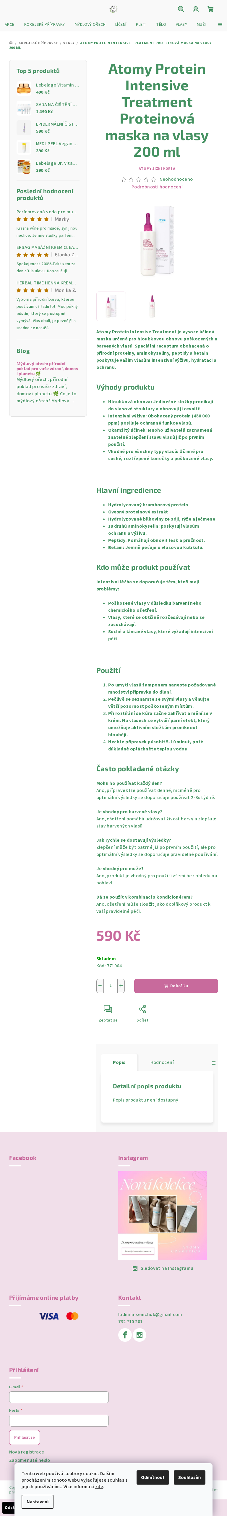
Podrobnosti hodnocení (157, 187)
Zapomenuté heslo (29, 1460)
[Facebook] (125, 1335)
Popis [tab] (119, 1062)
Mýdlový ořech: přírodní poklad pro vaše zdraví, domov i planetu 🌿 (48, 368)
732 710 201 (130, 1321)
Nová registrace (26, 1452)
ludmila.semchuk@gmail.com (150, 1314)
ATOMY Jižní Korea (157, 168)
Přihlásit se (24, 1437)
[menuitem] (9, 24)
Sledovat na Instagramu (167, 1268)
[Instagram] (139, 1335)
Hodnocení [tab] (162, 1062)
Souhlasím (189, 1477)
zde (99, 1486)
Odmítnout (153, 1477)
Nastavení (37, 1502)
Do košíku (179, 986)
